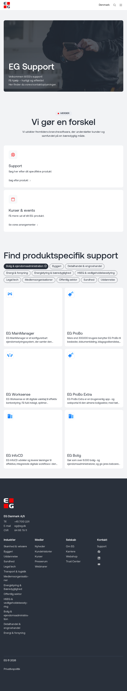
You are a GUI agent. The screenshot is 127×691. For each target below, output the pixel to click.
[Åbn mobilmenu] (120, 5)
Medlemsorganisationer (39, 280)
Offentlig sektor (68, 280)
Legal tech (12, 280)
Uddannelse (108, 280)
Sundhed (89, 280)
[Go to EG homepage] (7, 5)
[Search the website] (114, 5)
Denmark (104, 5)
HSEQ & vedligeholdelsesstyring (96, 273)
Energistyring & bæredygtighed (52, 273)
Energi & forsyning (17, 273)
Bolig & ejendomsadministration (24, 266)
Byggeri (56, 266)
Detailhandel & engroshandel (85, 266)
